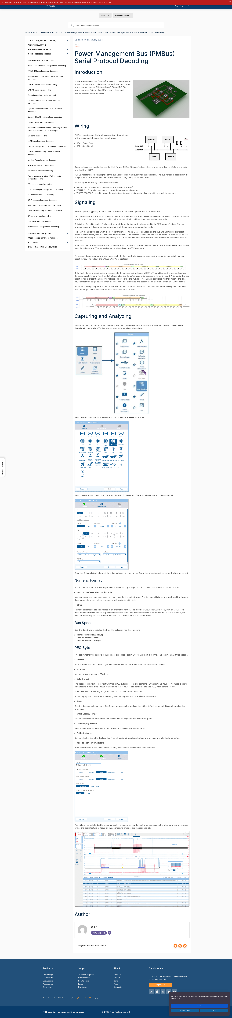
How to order (83, 981)
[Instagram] (163, 991)
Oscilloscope (48, 975)
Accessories (48, 984)
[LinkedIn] (168, 991)
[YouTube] (174, 991)
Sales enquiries (84, 978)
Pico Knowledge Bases (43, 32)
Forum (80, 984)
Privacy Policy (78, 998)
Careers (117, 978)
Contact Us (118, 987)
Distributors (82, 987)
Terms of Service (89, 998)
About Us (117, 975)
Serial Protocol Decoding (96, 32)
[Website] (109, 933)
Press (116, 984)
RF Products (48, 978)
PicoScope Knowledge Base (69, 32)
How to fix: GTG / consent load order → (97, 2)
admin (77, 46)
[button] (2, 467)
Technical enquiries (86, 975)
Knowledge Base (123, 15)
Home (27, 32)
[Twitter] (151, 991)
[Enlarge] (186, 83)
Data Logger (48, 981)
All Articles (105, 15)
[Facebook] (157, 991)
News (116, 981)
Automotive (47, 987)
